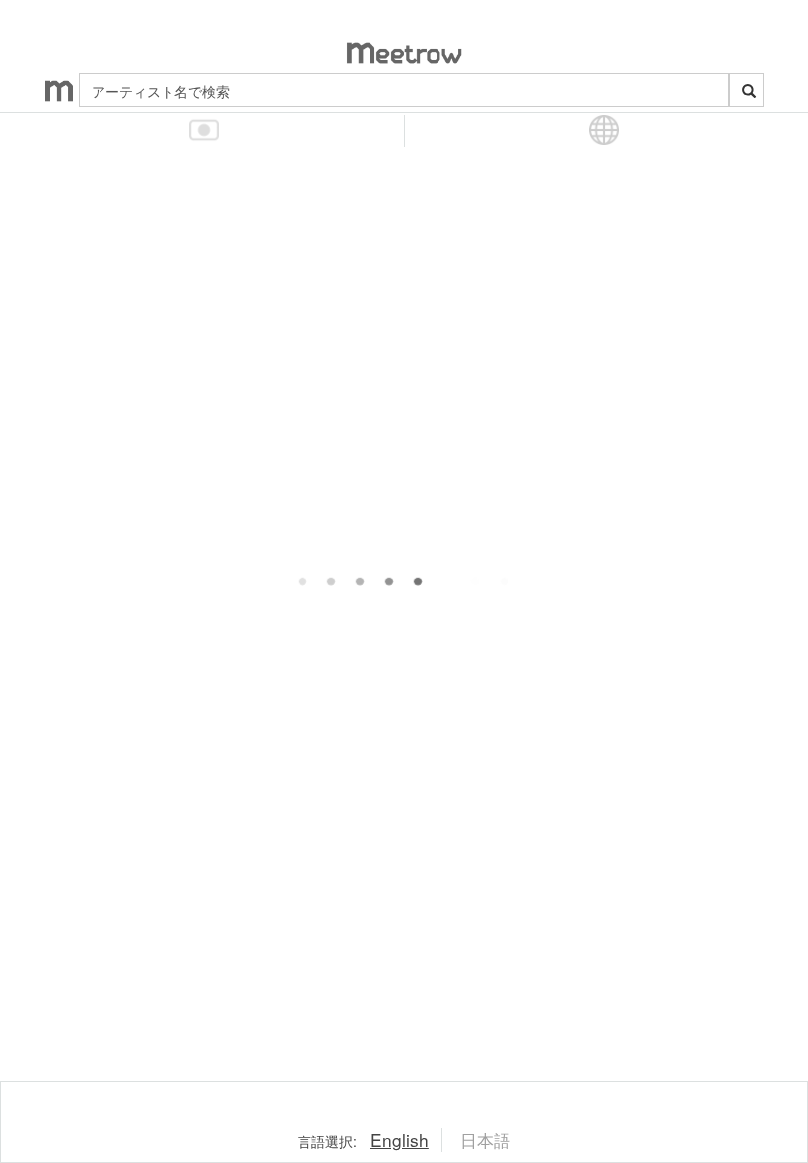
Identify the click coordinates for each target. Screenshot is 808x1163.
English (399, 1140)
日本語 (484, 1140)
